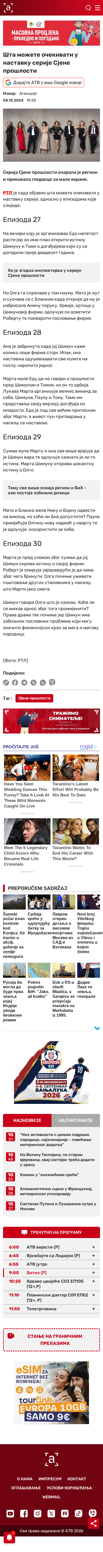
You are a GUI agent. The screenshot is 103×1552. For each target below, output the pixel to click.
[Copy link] (6, 683)
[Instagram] (38, 1513)
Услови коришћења (69, 1488)
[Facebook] (24, 1513)
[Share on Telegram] (24, 683)
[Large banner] (51, 33)
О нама (24, 1479)
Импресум (50, 1479)
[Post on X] (33, 683)
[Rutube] (65, 1513)
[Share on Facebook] (15, 683)
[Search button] (88, 8)
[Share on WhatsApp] (43, 683)
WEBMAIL (51, 1497)
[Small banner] (51, 1072)
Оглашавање (26, 1488)
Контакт (77, 1479)
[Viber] (92, 1513)
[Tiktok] (78, 1513)
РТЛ (7, 193)
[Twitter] (51, 1513)
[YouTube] (10, 1513)
